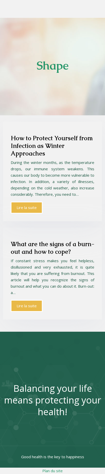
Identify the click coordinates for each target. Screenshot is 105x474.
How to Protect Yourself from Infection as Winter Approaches (52, 145)
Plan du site (52, 470)
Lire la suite (27, 207)
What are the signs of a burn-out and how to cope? (52, 248)
